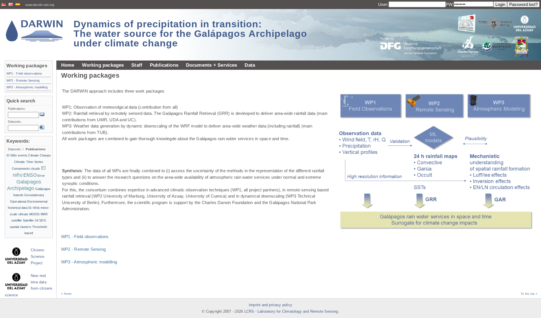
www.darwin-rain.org (39, 4)
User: (383, 4)
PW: (450, 4)
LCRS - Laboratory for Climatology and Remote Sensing (291, 311)
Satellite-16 (30, 220)
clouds (35, 168)
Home (67, 65)
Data (250, 65)
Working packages (103, 65)
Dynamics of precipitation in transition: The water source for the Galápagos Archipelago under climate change (190, 33)
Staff (136, 65)
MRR (44, 214)
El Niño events (17, 155)
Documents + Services (211, 65)
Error (41, 175)
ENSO (30, 175)
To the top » (529, 293)
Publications (164, 65)
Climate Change (39, 155)
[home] (34, 31)
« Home (66, 293)
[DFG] (414, 33)
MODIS (34, 214)
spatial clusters (20, 227)
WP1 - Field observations (85, 236)
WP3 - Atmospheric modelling (89, 261)
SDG (42, 220)
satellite (16, 220)
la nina (33, 207)
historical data (18, 207)
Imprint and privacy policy (270, 305)
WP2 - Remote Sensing (83, 249)
